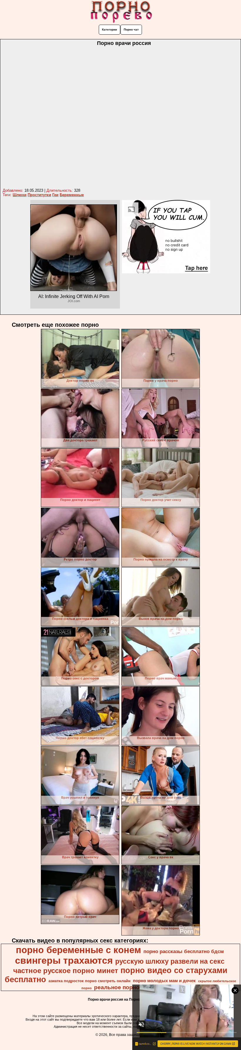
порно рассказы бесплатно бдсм (183, 951)
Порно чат (131, 29)
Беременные (72, 195)
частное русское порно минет (65, 971)
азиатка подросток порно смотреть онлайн (89, 981)
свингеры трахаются (64, 960)
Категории (109, 29)
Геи (55, 195)
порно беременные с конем (78, 950)
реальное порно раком (126, 987)
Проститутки (39, 195)
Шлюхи (19, 195)
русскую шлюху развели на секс (170, 961)
